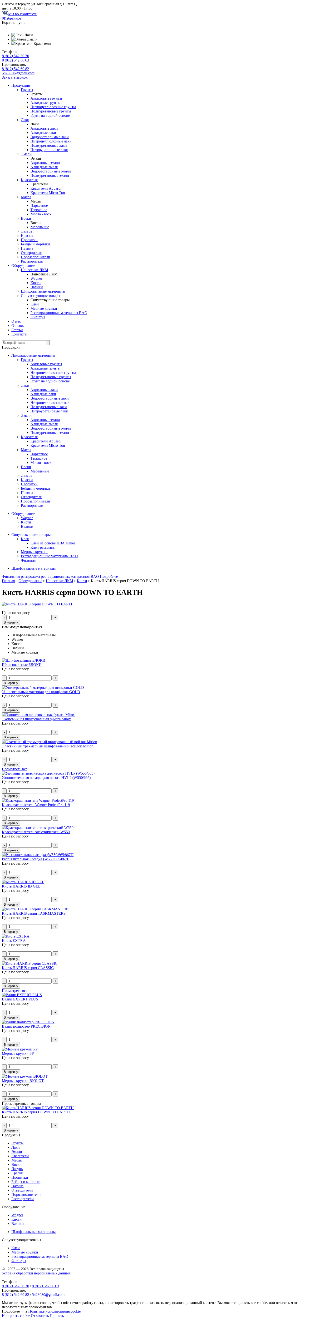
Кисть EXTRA (14, 940)
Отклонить (40, 1316)
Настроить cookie (16, 1316)
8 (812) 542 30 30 (15, 56)
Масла (26, 197)
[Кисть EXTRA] (16, 936)
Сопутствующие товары (40, 296)
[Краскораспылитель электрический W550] (38, 828)
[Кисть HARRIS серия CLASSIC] (30, 963)
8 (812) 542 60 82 (15, 69)
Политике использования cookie (54, 1311)
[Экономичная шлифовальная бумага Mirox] (38, 715)
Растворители (32, 261)
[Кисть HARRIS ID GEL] (23, 882)
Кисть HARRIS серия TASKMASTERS (34, 913)
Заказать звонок (15, 77)
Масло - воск (40, 214)
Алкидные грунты (45, 103)
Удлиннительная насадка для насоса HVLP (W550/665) (46, 778)
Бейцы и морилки (35, 244)
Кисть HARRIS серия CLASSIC (28, 968)
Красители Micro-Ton (47, 193)
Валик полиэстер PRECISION (26, 1026)
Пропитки (29, 240)
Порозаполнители (35, 257)
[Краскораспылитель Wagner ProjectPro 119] (38, 800)
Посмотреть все (14, 769)
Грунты (27, 90)
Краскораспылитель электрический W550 (36, 832)
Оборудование (23, 266)
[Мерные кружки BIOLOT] (25, 1076)
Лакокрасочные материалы (33, 355)
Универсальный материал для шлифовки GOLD (41, 692)
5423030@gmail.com (18, 73)
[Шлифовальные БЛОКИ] (23, 660)
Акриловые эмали (45, 163)
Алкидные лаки (43, 133)
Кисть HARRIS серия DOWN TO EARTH (36, 1112)
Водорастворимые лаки (49, 137)
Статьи (17, 330)
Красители (29, 180)
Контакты (19, 334)
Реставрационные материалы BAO (58, 313)
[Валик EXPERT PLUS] (22, 995)
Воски (26, 218)
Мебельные (39, 227)
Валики (36, 287)
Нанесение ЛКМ (34, 270)
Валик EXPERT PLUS (20, 999)
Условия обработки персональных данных (36, 1273)
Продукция (20, 85)
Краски (27, 235)
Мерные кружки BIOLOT (23, 1081)
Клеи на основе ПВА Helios (52, 543)
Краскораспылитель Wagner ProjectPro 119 (36, 805)
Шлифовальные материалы (43, 291)
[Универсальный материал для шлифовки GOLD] (43, 687)
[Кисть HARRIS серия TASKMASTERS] (35, 909)
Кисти (35, 283)
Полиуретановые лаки (48, 145)
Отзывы (18, 326)
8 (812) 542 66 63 (15, 60)
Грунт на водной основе (50, 115)
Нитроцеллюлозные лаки (51, 141)
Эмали (26, 154)
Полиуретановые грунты (50, 111)
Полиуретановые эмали (49, 175)
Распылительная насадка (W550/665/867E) (36, 859)
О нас (16, 321)
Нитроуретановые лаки (49, 150)
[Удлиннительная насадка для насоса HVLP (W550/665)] (48, 773)
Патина (27, 248)
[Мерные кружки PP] (20, 1049)
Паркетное (39, 205)
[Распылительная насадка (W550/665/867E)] (38, 855)
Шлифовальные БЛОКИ (22, 665)
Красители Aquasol (45, 188)
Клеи (34, 304)
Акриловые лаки (44, 128)
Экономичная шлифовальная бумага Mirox (36, 719)
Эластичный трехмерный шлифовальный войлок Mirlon (47, 746)
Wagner (36, 278)
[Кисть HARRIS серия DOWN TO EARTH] (38, 604)
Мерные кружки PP (18, 1053)
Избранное (11, 18)
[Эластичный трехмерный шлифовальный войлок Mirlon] (49, 742)
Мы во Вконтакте (22, 14)
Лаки (25, 120)
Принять (57, 1316)
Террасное (38, 210)
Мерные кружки (43, 308)
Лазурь (26, 231)
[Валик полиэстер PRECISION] (28, 1022)
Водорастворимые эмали (50, 171)
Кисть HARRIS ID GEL (21, 886)
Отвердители (31, 253)
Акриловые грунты (46, 98)
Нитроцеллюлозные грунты (53, 107)
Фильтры (37, 317)
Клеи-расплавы (42, 547)
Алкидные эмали (44, 167)
